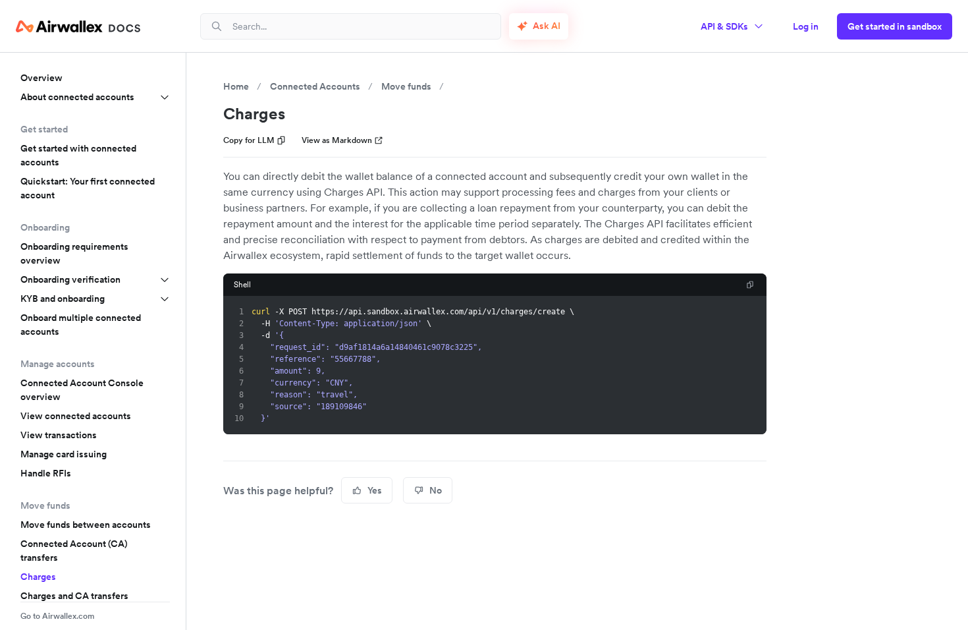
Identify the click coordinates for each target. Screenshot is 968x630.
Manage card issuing (63, 454)
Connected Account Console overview (82, 390)
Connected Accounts (315, 86)
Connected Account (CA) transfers (74, 550)
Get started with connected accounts (78, 155)
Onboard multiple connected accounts (80, 324)
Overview (41, 78)
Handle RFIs (45, 473)
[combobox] (361, 26)
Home (236, 86)
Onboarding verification (70, 279)
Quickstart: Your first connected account (87, 188)
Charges (38, 577)
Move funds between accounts (85, 524)
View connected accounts (75, 416)
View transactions (58, 435)
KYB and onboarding (62, 298)
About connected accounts (77, 97)
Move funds (406, 86)
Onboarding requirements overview (74, 253)
